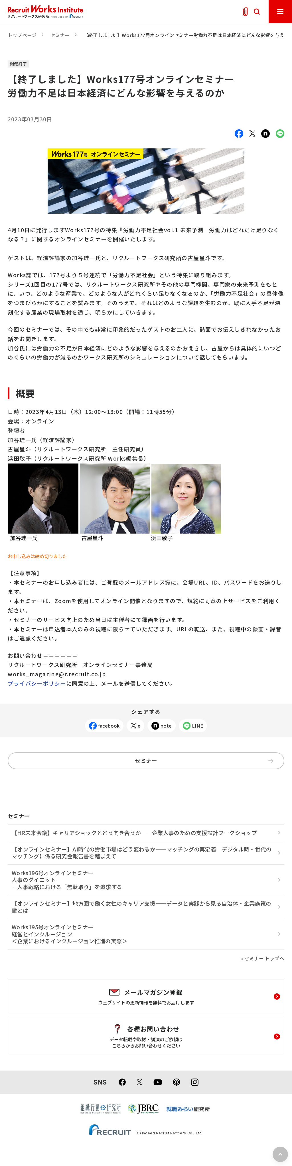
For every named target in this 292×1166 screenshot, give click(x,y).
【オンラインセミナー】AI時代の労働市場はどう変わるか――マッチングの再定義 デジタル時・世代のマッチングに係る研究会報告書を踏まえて (141, 852)
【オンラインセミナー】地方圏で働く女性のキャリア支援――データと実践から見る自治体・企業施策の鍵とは (141, 906)
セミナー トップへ (264, 958)
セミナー (60, 35)
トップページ (22, 35)
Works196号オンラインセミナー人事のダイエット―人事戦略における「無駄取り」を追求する (67, 880)
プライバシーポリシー (37, 683)
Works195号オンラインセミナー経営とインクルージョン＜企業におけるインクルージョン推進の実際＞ (69, 934)
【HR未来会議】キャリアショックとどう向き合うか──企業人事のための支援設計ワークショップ (134, 833)
